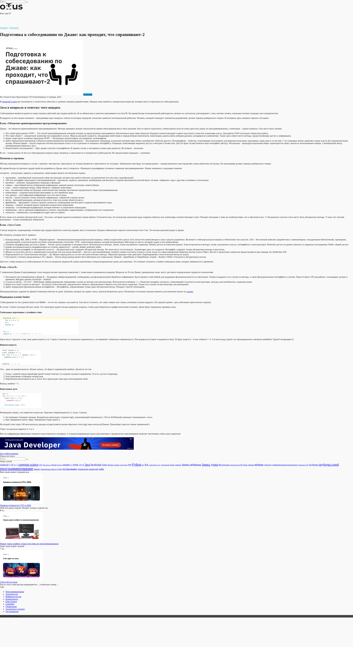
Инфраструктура (13, 596)
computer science (28, 464)
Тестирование (12, 611)
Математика (224, 465)
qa (143, 465)
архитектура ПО (236, 465)
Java (2, 453)
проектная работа (49, 469)
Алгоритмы (165, 465)
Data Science (47, 465)
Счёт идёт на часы (8, 582)
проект (37, 469)
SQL (147, 464)
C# (12, 464)
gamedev (66, 465)
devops (54, 465)
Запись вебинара (191, 464)
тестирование (69, 469)
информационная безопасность (285, 465)
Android (4, 464)
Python (136, 464)
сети (59, 469)
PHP (130, 465)
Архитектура (12, 594)
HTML (76, 465)
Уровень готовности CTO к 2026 (15, 505)
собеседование (11, 453)
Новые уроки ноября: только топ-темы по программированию (29, 544)
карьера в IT (303, 465)
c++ (16, 464)
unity (158, 465)
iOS (80, 465)
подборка (313, 464)
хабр (101, 469)
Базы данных (175, 465)
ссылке (189, 291)
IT (83, 465)
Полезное (87, 94)
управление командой (87, 469)
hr (71, 465)
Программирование (15, 591)
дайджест (268, 465)
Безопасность (12, 599)
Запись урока (210, 464)
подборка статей (329, 464)
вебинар (259, 464)
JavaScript (95, 464)
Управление (11, 606)
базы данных (248, 465)
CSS (40, 465)
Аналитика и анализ (15, 609)
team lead (153, 465)
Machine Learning (113, 465)
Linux (104, 465)
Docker (59, 465)
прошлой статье (9, 101)
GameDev (10, 604)
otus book (123, 465)
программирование (16, 468)
